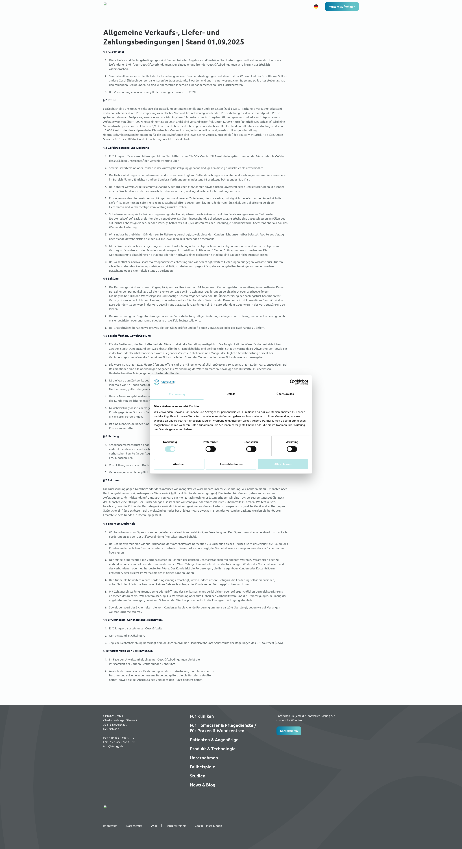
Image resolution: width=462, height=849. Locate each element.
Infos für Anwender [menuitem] (195, 6)
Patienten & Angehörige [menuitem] (214, 739)
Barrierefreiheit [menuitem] (176, 825)
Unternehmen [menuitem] (260, 6)
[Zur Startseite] (120, 6)
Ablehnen (179, 464)
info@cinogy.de (113, 746)
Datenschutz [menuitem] (134, 825)
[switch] (211, 449)
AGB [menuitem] (154, 825)
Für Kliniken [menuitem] (202, 716)
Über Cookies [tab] (285, 393)
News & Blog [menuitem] (202, 785)
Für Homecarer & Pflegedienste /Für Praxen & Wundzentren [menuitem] (223, 727)
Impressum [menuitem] (110, 825)
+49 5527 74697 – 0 (121, 737)
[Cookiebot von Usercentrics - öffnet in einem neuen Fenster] (292, 382)
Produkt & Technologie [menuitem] (232, 6)
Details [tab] (231, 393)
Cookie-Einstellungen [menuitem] (208, 825)
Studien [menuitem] (197, 776)
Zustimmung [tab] (177, 394)
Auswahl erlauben (231, 464)
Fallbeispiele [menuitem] (202, 766)
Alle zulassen (282, 464)
